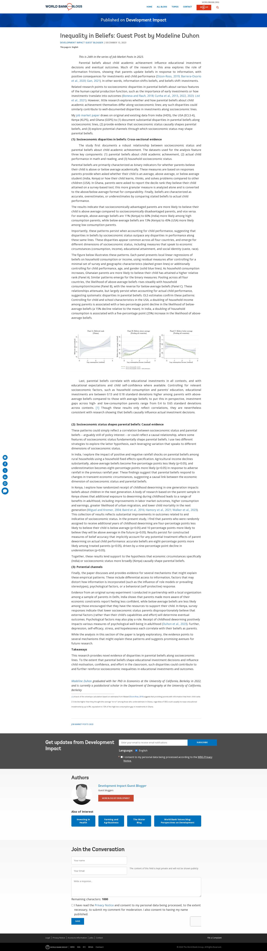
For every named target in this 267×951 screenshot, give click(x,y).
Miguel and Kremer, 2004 (104, 510)
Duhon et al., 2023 (175, 624)
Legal (47, 937)
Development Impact (146, 20)
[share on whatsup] (5, 483)
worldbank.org (210, 2)
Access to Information (77, 937)
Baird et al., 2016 (133, 510)
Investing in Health (83, 821)
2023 (190, 96)
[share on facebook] (5, 463)
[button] (217, 7)
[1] (98, 408)
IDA (78, 947)
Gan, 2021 (93, 81)
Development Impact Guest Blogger (81, 42)
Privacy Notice (104, 905)
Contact (187, 7)
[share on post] (5, 470)
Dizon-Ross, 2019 (168, 76)
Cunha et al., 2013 (166, 96)
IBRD (72, 947)
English (75, 47)
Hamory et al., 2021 (158, 510)
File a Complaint (215, 937)
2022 (183, 96)
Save (77, 921)
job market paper (88, 115)
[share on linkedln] (5, 476)
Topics (175, 7)
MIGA (90, 947)
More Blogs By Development (116, 798)
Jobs (91, 937)
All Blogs (162, 7)
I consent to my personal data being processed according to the (167, 758)
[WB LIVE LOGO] (204, 8)
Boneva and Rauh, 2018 (138, 96)
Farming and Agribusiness (111, 821)
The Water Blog (139, 821)
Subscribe (202, 742)
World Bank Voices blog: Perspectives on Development (177, 821)
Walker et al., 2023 (185, 510)
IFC (84, 947)
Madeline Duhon (81, 681)
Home (149, 7)
